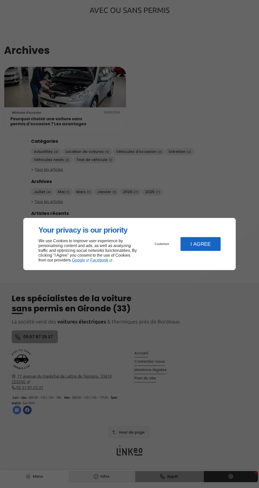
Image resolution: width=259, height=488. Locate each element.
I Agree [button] (200, 244)
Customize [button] (162, 244)
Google (78, 260)
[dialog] (129, 244)
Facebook (99, 260)
